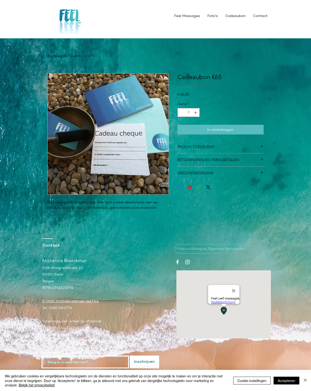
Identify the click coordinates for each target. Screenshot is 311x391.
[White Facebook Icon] (177, 262)
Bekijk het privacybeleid (37, 385)
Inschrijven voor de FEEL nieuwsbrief (74, 353)
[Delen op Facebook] (180, 187)
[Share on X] (208, 187)
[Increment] (196, 112)
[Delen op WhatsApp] (199, 187)
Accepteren (286, 380)
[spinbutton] (188, 112)
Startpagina (57, 55)
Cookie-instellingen (252, 380)
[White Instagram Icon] (187, 262)
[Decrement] (181, 112)
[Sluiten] (305, 380)
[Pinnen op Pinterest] (190, 187)
